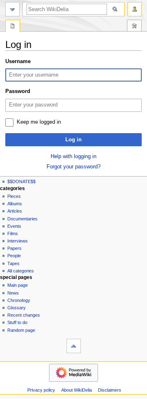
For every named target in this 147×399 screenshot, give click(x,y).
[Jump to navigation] (12, 9)
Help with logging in (73, 156)
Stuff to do (17, 322)
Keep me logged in (39, 122)
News (13, 292)
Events (14, 226)
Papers (14, 248)
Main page (17, 285)
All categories (20, 270)
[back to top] (74, 346)
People (14, 255)
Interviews (17, 240)
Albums (14, 203)
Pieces (14, 196)
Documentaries (22, 218)
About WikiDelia (76, 390)
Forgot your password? (73, 167)
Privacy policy (41, 390)
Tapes (13, 263)
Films (12, 233)
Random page (21, 330)
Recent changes (23, 315)
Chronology (18, 300)
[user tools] (134, 9)
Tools (134, 26)
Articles (14, 211)
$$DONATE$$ (21, 181)
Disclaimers (109, 390)
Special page (13, 26)
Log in (73, 140)
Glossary (16, 307)
